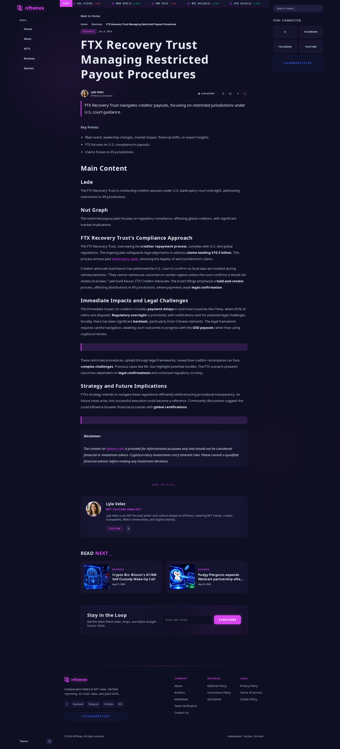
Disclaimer (214, 699)
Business (97, 24)
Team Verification (186, 706)
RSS (120, 704)
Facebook (78, 704)
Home (84, 24)
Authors (180, 692)
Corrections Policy (219, 692)
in (230, 93)
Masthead (181, 699)
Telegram (93, 704)
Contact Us (182, 712)
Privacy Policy (249, 686)
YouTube (108, 704)
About (178, 686)
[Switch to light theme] (50, 741)
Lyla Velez (97, 92)
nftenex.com (115, 448)
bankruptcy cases (125, 259)
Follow (114, 528)
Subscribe (227, 620)
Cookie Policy (248, 699)
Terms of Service (251, 692)
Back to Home (90, 16)
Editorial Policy (217, 686)
